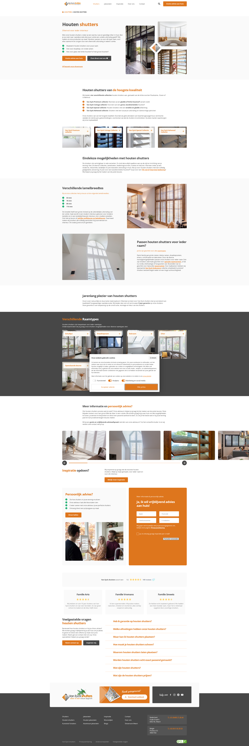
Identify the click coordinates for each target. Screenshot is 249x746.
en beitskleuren (91, 218)
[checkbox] (98, 380)
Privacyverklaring (158, 528)
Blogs (106, 723)
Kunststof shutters (69, 723)
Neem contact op (72, 643)
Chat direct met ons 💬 (99, 58)
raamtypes (161, 251)
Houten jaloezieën (89, 720)
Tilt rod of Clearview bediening (153, 170)
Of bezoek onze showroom (72, 66)
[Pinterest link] (178, 695)
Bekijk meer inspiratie (116, 480)
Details (154, 358)
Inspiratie (119, 4)
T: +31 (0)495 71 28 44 (175, 717)
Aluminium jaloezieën (91, 723)
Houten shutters (68, 720)
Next (184, 463)
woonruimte (159, 266)
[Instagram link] (174, 695)
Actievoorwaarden (102, 742)
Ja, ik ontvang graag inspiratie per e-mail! (154, 534)
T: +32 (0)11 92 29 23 (175, 728)
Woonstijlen (108, 720)
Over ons (131, 4)
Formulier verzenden (171, 539)
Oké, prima (141, 387)
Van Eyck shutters (68, 742)
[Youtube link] (182, 695)
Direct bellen (73, 515)
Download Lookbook (136, 697)
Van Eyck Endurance (153, 268)
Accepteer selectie (107, 387)
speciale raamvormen (172, 262)
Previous (64, 463)
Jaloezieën (108, 4)
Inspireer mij (91, 643)
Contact (142, 4)
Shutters (96, 4)
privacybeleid (147, 376)
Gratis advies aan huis (175, 4)
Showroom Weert (131, 723)
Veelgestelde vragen (120, 742)
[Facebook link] (170, 695)
